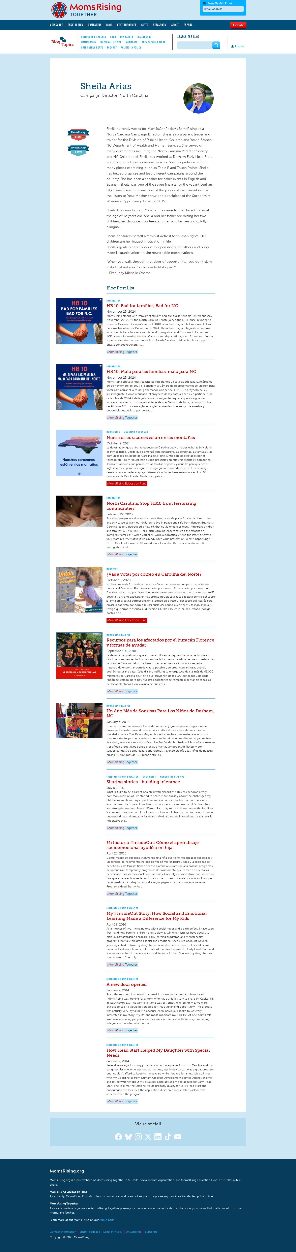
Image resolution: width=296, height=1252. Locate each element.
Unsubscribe (134, 1231)
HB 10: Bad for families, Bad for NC (142, 305)
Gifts (144, 25)
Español (189, 25)
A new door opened (127, 984)
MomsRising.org (89, 10)
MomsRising (113, 432)
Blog (109, 25)
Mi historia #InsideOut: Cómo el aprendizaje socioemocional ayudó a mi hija (153, 845)
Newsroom (160, 25)
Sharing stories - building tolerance (143, 781)
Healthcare (144, 36)
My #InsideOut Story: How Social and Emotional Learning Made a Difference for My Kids (157, 916)
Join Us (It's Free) (220, 3)
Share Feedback (90, 1231)
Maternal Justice (111, 42)
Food (113, 36)
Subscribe (151, 1231)
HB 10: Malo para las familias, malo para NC (151, 371)
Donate (238, 25)
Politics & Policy (131, 47)
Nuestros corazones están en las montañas (151, 437)
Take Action (75, 25)
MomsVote (56, 25)
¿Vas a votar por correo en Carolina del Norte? (154, 574)
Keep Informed (127, 25)
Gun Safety (127, 36)
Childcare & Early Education (123, 776)
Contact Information (63, 1231)
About (175, 25)
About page (106, 1220)
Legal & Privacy (112, 1231)
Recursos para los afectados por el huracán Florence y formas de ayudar (160, 642)
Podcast (112, 47)
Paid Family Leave (92, 47)
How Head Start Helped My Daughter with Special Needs (158, 1053)
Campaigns (95, 25)
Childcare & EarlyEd (93, 36)
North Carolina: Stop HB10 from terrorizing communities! (151, 506)
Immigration (88, 42)
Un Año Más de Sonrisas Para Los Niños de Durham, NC (160, 713)
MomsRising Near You (136, 432)
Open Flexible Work (154, 42)
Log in (239, 46)
